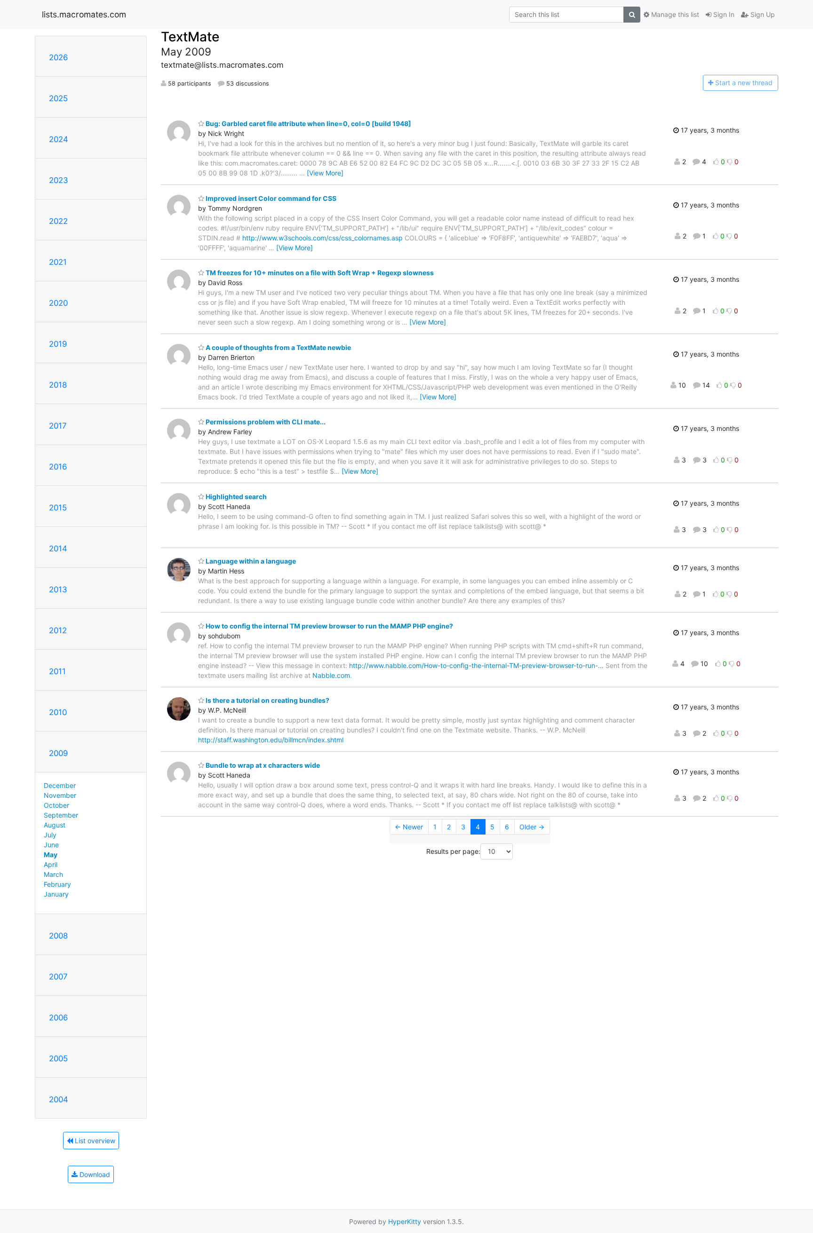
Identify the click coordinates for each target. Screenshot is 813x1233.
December (60, 785)
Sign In (722, 14)
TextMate (190, 37)
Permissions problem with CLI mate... (265, 422)
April (50, 864)
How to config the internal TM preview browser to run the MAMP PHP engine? (328, 626)
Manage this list (674, 14)
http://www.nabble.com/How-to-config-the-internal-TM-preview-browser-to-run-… (476, 665)
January (56, 894)
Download (94, 1174)
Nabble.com (331, 675)
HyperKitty (404, 1221)
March (53, 874)
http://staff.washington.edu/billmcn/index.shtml (270, 740)
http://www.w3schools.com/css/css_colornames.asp (322, 238)
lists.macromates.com (84, 14)
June (51, 845)
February (57, 884)
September (61, 815)
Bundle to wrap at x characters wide (262, 765)
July (50, 835)
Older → (531, 827)
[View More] (325, 173)
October (56, 805)
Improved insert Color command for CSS (270, 198)
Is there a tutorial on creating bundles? (266, 700)
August (54, 825)
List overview (94, 1141)
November (60, 795)
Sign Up (762, 14)
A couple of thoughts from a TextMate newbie (277, 347)
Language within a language (250, 561)
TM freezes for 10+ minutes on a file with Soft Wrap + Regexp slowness (319, 273)
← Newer (409, 827)
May (50, 855)
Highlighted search (235, 497)
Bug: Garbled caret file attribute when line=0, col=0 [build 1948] (307, 123)
